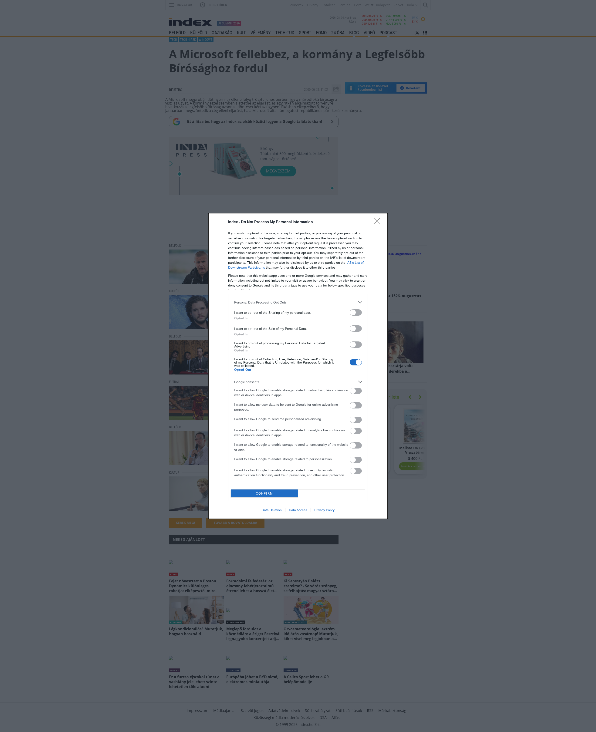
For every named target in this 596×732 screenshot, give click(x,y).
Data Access (298, 510)
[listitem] (298, 302)
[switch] (356, 312)
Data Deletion (272, 510)
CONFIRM (264, 493)
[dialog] (298, 366)
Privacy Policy (324, 510)
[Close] (378, 222)
